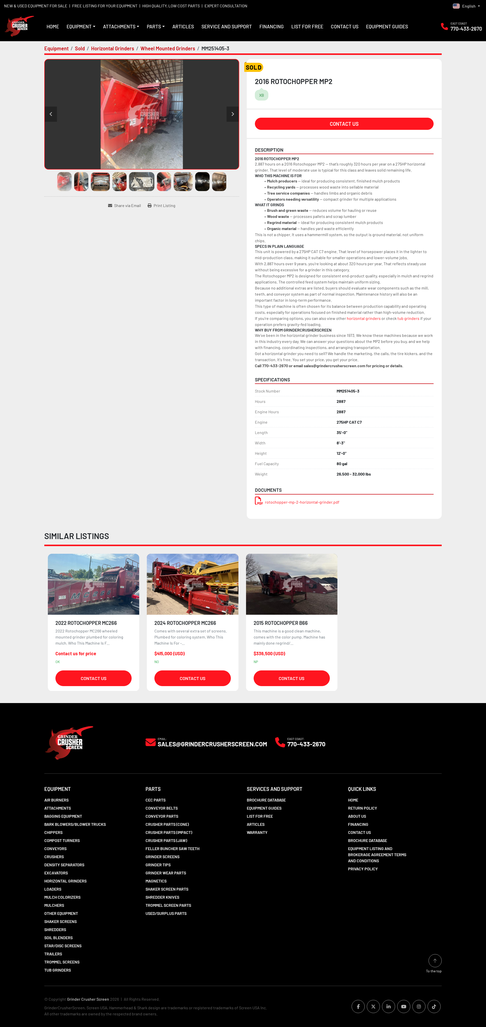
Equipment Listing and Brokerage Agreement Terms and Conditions (377, 854)
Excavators (56, 872)
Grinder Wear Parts (166, 872)
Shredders (55, 929)
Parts (154, 26)
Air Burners (56, 799)
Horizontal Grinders (65, 880)
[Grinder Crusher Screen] (69, 741)
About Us (357, 816)
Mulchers (54, 905)
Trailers (53, 953)
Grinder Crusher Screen (88, 999)
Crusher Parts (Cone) (167, 824)
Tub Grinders (57, 970)
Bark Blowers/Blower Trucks (75, 824)
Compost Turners (62, 840)
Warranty (257, 832)
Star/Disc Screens (63, 945)
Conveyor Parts (162, 816)
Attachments (119, 26)
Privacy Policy (363, 868)
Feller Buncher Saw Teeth (172, 848)
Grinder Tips (158, 864)
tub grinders (408, 318)
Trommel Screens (61, 961)
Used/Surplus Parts (166, 913)
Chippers (53, 832)
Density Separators (64, 864)
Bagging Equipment (63, 816)
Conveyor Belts (162, 808)
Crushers (54, 856)
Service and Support (226, 26)
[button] (81, 26)
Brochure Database (266, 799)
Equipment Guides (387, 26)
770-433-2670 (466, 29)
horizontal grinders (364, 318)
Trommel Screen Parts (168, 905)
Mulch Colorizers (62, 897)
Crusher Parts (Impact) (169, 832)
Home (53, 26)
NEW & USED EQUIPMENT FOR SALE (35, 5)
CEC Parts (156, 799)
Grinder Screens (162, 856)
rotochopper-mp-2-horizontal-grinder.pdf (302, 502)
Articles (183, 26)
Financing (271, 26)
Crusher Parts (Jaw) (166, 840)
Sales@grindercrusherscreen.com (212, 744)
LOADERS (52, 889)
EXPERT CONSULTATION (226, 5)
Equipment (79, 26)
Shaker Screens (60, 921)
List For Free (307, 26)
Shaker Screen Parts (167, 889)
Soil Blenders (58, 937)
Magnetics (156, 880)
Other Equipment (61, 913)
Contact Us (344, 26)
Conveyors (55, 848)
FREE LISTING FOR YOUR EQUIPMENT (104, 5)
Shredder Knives (162, 897)
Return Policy (362, 808)
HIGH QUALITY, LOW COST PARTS (171, 5)
